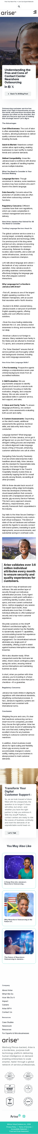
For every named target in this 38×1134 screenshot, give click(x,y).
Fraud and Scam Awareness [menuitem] (19, 1131)
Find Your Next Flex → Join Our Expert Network (19, 1)
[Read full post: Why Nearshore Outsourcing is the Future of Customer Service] (19, 916)
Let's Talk (12, 833)
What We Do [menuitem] (7, 994)
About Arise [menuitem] (7, 990)
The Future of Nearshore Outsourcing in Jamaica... (14, 958)
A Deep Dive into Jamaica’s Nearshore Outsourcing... (15, 883)
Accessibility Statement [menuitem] (19, 1129)
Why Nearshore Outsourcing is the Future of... (18, 920)
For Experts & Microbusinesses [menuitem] (15, 1033)
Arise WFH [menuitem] (7, 1008)
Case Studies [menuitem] (8, 1022)
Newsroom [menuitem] (7, 1026)
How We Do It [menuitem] (8, 997)
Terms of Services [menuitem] (25, 1127)
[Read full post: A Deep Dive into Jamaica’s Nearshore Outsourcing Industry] (19, 878)
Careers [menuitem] (5, 1005)
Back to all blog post (18, 94)
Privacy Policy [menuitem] (11, 1127)
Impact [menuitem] (5, 1001)
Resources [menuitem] (6, 1029)
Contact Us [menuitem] (7, 1012)
